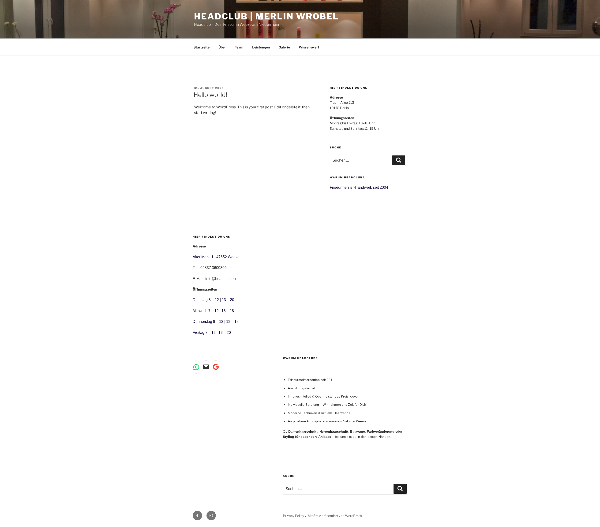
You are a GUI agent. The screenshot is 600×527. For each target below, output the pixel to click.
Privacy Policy (293, 516)
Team (239, 47)
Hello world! (210, 94)
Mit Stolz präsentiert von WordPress (335, 516)
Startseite (202, 47)
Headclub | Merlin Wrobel (266, 16)
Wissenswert (309, 47)
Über (222, 47)
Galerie (284, 47)
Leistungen (261, 47)
